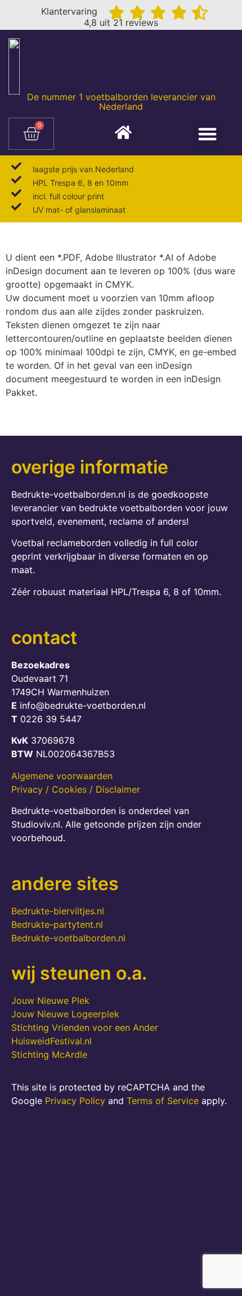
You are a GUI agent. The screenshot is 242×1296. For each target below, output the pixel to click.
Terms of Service (163, 1100)
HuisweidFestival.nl (51, 1041)
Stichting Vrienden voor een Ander (84, 1027)
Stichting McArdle (49, 1054)
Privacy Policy (75, 1100)
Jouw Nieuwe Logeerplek (65, 1014)
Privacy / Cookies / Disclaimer (75, 789)
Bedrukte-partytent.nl (57, 924)
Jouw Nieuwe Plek (50, 1000)
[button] (208, 134)
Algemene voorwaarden (62, 775)
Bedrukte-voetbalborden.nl (68, 938)
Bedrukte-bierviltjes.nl (57, 911)
